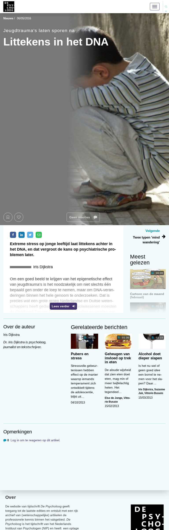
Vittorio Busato (153, 393)
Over (10, 497)
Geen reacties (80, 217)
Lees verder (61, 306)
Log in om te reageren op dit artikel (35, 440)
